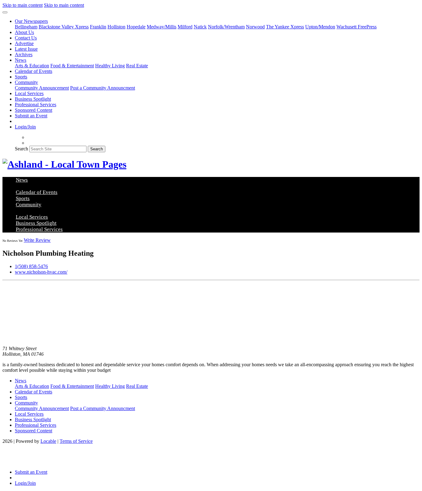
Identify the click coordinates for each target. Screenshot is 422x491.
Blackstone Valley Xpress (64, 26)
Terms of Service (76, 441)
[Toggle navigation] (4, 12)
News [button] (20, 60)
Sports (21, 76)
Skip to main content (22, 5)
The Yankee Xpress (285, 26)
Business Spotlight (33, 99)
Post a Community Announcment (102, 87)
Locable (48, 441)
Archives (23, 54)
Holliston (116, 26)
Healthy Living (110, 65)
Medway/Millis (161, 26)
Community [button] (26, 82)
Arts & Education (32, 65)
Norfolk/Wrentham (226, 26)
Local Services (29, 93)
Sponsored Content (33, 110)
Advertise (24, 43)
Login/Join (25, 126)
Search (21, 148)
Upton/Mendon (320, 26)
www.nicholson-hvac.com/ (41, 272)
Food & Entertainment (72, 65)
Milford (185, 26)
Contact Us (26, 37)
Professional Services (35, 104)
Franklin (98, 26)
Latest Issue (26, 49)
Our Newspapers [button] (31, 21)
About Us (24, 32)
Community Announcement (42, 87)
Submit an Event (31, 115)
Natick (200, 26)
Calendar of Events (33, 71)
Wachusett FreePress (356, 26)
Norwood (255, 26)
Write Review (37, 240)
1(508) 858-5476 (31, 266)
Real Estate (137, 65)
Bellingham (26, 26)
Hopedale (136, 26)
